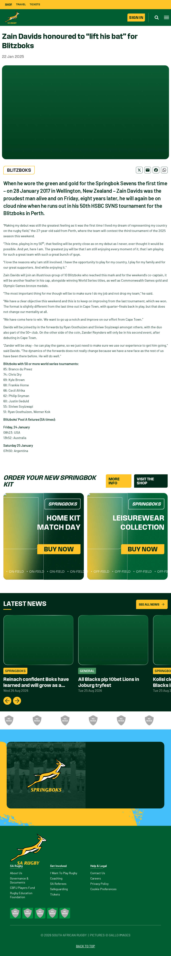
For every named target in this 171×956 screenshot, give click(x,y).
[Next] (17, 701)
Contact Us (97, 873)
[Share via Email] (147, 170)
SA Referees (58, 883)
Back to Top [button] (85, 946)
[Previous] (7, 701)
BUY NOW (59, 549)
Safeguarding (59, 889)
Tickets (35, 4)
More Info (114, 481)
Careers (95, 878)
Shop (8, 4)
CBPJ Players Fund (22, 887)
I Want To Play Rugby (63, 873)
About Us (16, 873)
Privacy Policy (99, 883)
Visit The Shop (145, 481)
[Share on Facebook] (156, 170)
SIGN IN (136, 17)
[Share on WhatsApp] (164, 170)
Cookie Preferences (103, 889)
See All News (149, 604)
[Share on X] (139, 170)
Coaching (56, 878)
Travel (21, 4)
